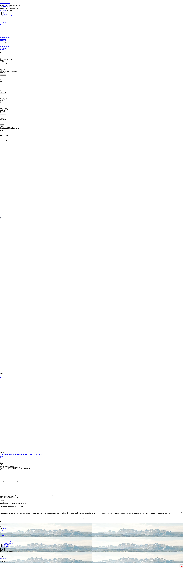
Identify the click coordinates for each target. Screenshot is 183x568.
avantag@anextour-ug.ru (7, 557)
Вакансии (4, 19)
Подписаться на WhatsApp (5, 3)
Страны (3, 12)
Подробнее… (2, 567)
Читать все (2, 457)
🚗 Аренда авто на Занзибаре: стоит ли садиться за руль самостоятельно (17, 375)
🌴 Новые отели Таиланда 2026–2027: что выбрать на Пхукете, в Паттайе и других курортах (21, 454)
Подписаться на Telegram (5, 6)
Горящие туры (4, 14)
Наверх (1, 563)
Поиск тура (4, 13)
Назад (2, 74)
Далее (2, 70)
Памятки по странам (6, 542)
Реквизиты (4, 534)
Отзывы (3, 21)
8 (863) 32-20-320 (3, 10)
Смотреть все (2, 133)
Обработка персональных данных (8, 544)
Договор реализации (6, 532)
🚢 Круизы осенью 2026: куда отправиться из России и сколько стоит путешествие (19, 296)
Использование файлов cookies (8, 545)
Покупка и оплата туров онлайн (7, 539)
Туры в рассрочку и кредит (7, 16)
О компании (4, 17)
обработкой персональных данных (13, 123)
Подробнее (2, 220)
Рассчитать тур (3, 40)
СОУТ (3, 535)
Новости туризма (5, 20)
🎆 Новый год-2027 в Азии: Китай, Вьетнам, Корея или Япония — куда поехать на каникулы (21, 218)
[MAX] (2, 34)
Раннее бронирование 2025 (7, 15)
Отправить (2, 125)
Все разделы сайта (3, 524)
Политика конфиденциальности (7, 543)
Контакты (4, 22)
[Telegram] (4, 34)
